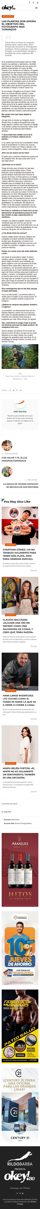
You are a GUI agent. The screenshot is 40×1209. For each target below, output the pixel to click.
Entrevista (7, 16)
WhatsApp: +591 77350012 (20, 1188)
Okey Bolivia (20, 412)
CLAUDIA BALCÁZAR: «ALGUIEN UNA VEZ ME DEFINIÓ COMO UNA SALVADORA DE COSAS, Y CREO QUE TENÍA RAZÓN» (18, 626)
